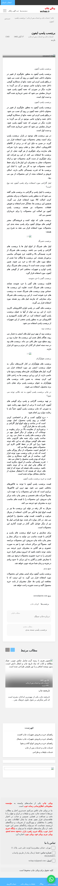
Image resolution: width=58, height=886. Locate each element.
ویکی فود (39, 834)
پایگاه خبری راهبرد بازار (32, 831)
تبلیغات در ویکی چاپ (28, 884)
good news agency (13, 831)
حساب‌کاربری (11, 884)
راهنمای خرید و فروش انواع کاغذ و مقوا (36, 743)
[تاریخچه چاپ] (29, 663)
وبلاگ (41, 884)
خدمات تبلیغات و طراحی (43, 752)
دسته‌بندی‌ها (23, 11)
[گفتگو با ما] (51, 879)
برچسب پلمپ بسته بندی (36, 630)
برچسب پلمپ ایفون (43, 33)
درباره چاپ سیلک (42, 616)
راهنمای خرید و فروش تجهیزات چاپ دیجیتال (35, 739)
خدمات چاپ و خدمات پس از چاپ (38, 18)
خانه (52, 18)
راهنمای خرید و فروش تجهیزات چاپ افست (35, 735)
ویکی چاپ (34, 604)
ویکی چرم (48, 834)
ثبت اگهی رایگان (13, 11)
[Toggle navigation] (4, 10)
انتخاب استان (6, 2)
